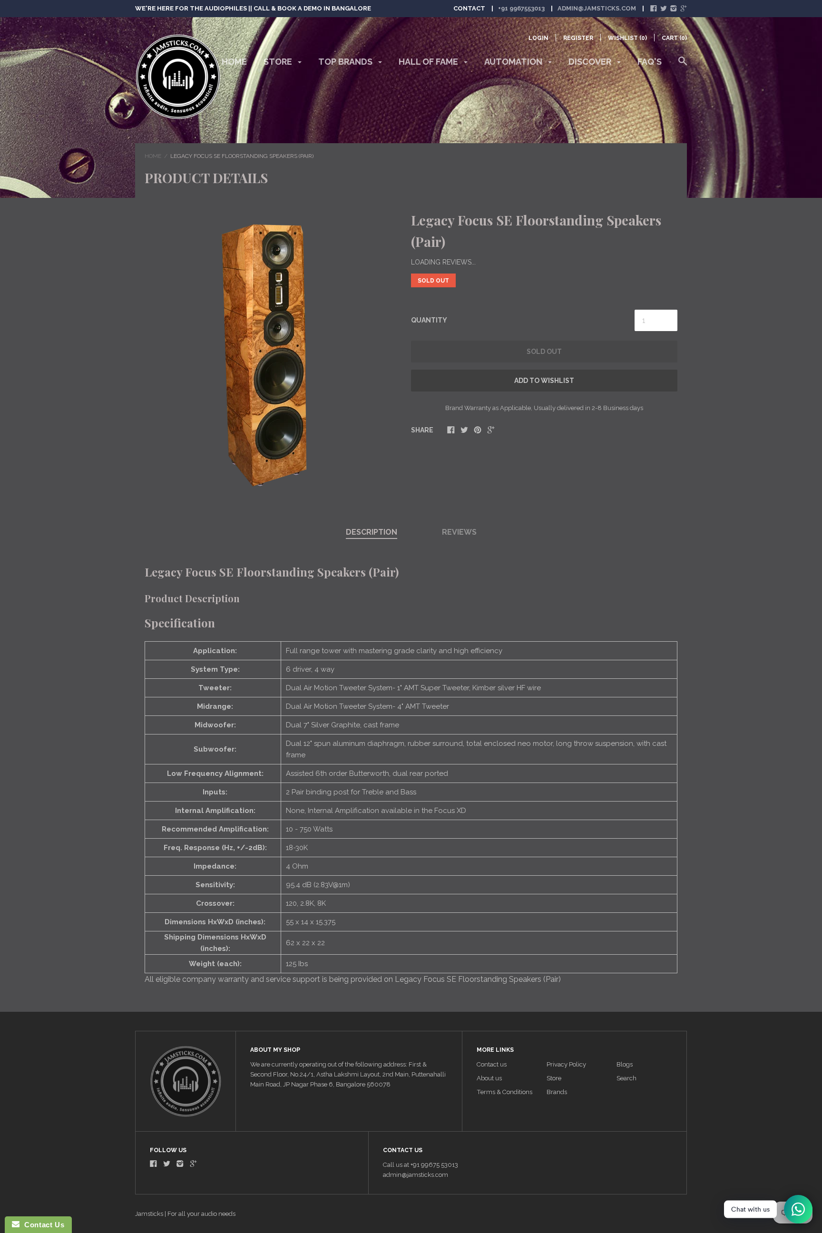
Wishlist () (627, 38)
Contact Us (42, 1225)
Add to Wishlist (544, 380)
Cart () (674, 38)
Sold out (544, 351)
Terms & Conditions (504, 1092)
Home (234, 62)
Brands (557, 1092)
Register (578, 38)
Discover (590, 62)
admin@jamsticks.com (597, 8)
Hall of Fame (429, 62)
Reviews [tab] (459, 532)
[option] (267, 352)
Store (279, 62)
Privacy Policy (566, 1064)
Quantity (429, 320)
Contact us (492, 1064)
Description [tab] (371, 532)
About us (489, 1078)
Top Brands (346, 62)
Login (538, 38)
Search (626, 1078)
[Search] (682, 65)
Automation (514, 62)
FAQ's (649, 62)
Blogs (624, 1064)
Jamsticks (149, 1213)
